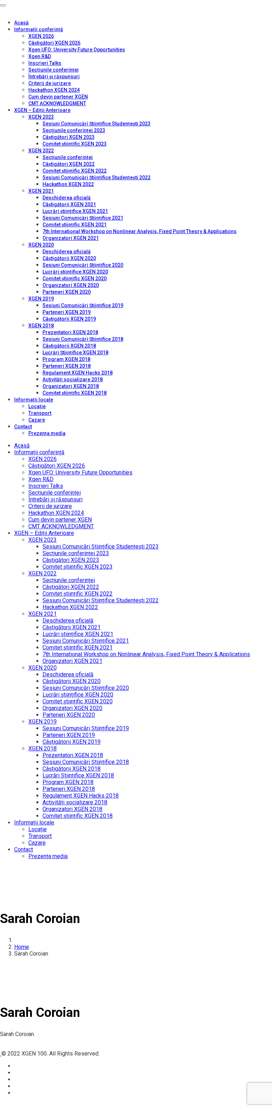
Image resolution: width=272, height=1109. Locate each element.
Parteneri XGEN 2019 (66, 312)
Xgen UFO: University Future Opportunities (76, 49)
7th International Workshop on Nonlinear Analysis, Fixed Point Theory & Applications (139, 231)
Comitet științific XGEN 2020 (74, 278)
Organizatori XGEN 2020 (70, 285)
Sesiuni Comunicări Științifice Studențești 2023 (96, 123)
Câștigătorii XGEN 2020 (69, 258)
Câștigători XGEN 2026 (54, 43)
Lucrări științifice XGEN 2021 (75, 211)
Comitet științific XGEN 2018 (74, 393)
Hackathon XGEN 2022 (68, 184)
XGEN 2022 (41, 150)
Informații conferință (38, 29)
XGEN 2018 (41, 325)
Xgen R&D (39, 56)
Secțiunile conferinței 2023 (73, 130)
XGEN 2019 (41, 299)
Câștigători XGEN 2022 (68, 164)
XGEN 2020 (41, 245)
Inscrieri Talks (44, 63)
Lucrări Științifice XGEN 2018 (75, 352)
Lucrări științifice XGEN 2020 (75, 272)
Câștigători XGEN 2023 (68, 137)
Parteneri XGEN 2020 (66, 292)
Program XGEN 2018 (66, 359)
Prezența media (47, 433)
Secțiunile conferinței (53, 70)
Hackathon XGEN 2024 (54, 90)
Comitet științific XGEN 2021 (74, 224)
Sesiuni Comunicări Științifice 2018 (82, 339)
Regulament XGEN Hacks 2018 (77, 373)
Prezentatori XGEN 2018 (70, 332)
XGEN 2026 (41, 36)
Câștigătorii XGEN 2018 (69, 346)
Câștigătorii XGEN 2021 (69, 204)
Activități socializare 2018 (72, 379)
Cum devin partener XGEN (58, 97)
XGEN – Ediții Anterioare (42, 110)
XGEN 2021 (41, 191)
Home (21, 947)
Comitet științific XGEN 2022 (74, 171)
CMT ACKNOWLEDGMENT (57, 103)
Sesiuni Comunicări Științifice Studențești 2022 (96, 177)
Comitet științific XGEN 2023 (74, 144)
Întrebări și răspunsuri (54, 76)
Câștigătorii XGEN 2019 (69, 319)
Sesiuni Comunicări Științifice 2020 (82, 265)
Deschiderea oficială (66, 198)
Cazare (36, 420)
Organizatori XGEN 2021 (70, 238)
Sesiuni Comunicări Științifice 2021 (82, 218)
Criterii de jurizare (49, 83)
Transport (39, 413)
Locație (37, 406)
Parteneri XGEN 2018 (66, 366)
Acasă (21, 23)
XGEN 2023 (41, 117)
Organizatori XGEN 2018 (70, 386)
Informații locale (33, 399)
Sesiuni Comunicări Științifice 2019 (82, 305)
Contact (23, 426)
